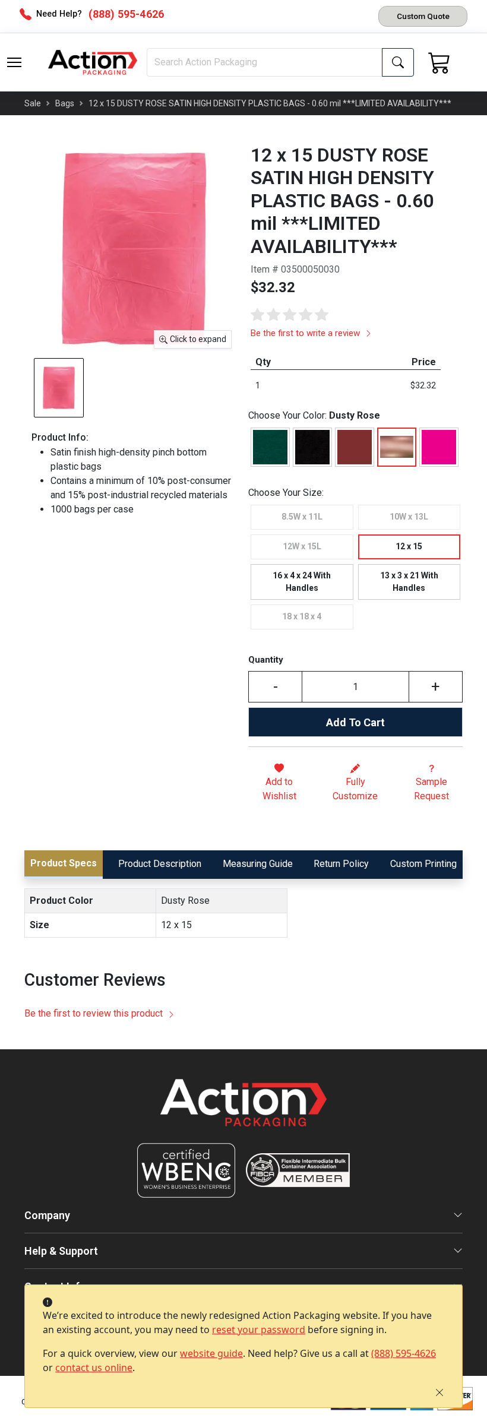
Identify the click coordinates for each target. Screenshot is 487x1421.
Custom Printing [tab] (423, 863)
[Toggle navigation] (14, 62)
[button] (14, 62)
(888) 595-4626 (403, 1353)
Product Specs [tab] (63, 863)
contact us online (93, 1367)
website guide (211, 1353)
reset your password (258, 1329)
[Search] (398, 62)
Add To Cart (355, 722)
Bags (64, 103)
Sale (32, 103)
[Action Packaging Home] (243, 1111)
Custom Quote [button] (423, 16)
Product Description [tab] (159, 863)
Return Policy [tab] (341, 863)
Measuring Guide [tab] (258, 863)
